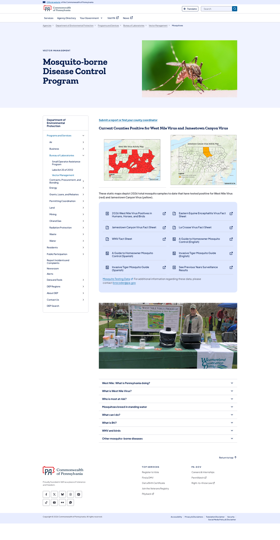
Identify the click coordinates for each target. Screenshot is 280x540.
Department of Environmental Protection (56, 123)
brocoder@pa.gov (124, 282)
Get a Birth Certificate (153, 483)
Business (54, 148)
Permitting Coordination (62, 201)
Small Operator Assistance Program (66, 163)
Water (52, 240)
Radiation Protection (60, 227)
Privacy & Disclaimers (194, 517)
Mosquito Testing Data (118, 279)
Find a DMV (147, 477)
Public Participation (57, 254)
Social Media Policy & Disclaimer (222, 519)
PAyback (146, 493)
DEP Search (53, 305)
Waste (52, 234)
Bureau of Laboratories (61, 155)
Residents (52, 247)
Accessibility (176, 517)
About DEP (52, 293)
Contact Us (53, 299)
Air (50, 142)
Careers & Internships (203, 472)
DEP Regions (53, 286)
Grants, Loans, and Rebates (64, 194)
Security (230, 517)
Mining (52, 214)
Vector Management (63, 175)
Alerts (50, 273)
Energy (53, 187)
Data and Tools (54, 279)
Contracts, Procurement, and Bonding (65, 181)
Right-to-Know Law (202, 483)
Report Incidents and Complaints (58, 261)
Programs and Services (59, 135)
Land (52, 207)
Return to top (226, 457)
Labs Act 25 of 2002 (62, 169)
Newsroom (53, 268)
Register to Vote (150, 472)
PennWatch (198, 477)
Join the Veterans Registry (155, 488)
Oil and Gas (55, 221)
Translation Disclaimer (215, 517)
